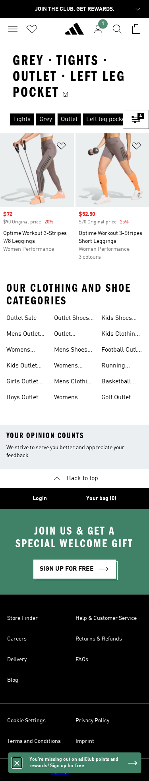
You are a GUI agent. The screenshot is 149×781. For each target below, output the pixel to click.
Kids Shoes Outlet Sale (116, 319)
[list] (61, 119)
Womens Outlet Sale (21, 351)
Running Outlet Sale (116, 367)
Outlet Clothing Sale (72, 335)
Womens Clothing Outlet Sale (69, 398)
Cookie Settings (26, 720)
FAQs (81, 659)
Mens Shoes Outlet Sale (70, 351)
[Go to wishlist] (31, 28)
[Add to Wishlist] (61, 147)
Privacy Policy (92, 720)
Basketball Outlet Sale (116, 383)
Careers (17, 639)
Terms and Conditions (34, 741)
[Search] (117, 28)
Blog (12, 680)
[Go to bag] (136, 28)
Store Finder (22, 618)
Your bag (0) (101, 498)
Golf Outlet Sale (116, 398)
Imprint (84, 741)
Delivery (17, 659)
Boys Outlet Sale (22, 398)
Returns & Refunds (98, 639)
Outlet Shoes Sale (71, 319)
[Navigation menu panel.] (12, 28)
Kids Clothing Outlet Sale (120, 335)
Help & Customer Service (106, 618)
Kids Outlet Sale (21, 367)
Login (40, 498)
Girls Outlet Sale (22, 383)
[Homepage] (74, 32)
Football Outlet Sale (121, 351)
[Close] (16, 763)
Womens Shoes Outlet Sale (71, 367)
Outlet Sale (21, 318)
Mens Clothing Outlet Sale (74, 383)
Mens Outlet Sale (23, 335)
